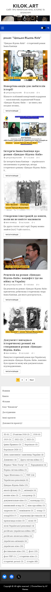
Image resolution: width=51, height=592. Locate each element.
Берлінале (31, 444)
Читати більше (11, 111)
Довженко (10, 459)
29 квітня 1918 (21, 434)
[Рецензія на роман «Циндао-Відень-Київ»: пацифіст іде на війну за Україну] (25, 254)
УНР (30, 475)
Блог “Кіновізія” (10, 407)
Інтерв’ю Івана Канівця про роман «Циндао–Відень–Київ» (23, 152)
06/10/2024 (25, 223)
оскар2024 (10, 515)
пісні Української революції (19, 526)
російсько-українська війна (19, 531)
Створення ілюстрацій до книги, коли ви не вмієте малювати (25, 217)
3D (6, 434)
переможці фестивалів (32, 515)
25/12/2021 (25, 353)
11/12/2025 (30, 158)
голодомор (28, 495)
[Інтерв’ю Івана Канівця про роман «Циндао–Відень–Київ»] (25, 130)
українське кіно (13, 546)
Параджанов (38, 465)
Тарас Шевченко (13, 475)
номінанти (26, 510)
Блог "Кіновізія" (12, 205)
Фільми (6, 401)
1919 (7, 439)
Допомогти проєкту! (12, 423)
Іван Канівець (11, 223)
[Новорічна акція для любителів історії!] (25, 65)
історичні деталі (13, 561)
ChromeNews (36, 586)
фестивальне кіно (14, 551)
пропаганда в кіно (14, 520)
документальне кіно (15, 500)
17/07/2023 (30, 285)
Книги (5, 396)
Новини (9, 78)
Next (32, 380)
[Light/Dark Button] (43, 28)
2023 (30, 439)
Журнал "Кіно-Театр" (15, 465)
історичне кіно (28, 556)
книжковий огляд (14, 505)
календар (37, 500)
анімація (30, 490)
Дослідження (8, 412)
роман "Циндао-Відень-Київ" (26, 78)
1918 (36, 434)
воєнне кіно (11, 495)
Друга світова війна (31, 459)
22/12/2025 (30, 93)
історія (32, 561)
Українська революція (16, 480)
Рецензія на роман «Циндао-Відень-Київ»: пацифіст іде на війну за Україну (23, 278)
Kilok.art (25, 5)
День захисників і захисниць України (23, 454)
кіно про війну (36, 505)
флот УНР (10, 556)
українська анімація (15, 541)
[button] (2, 28)
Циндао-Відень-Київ (14, 93)
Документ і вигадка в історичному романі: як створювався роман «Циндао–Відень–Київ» (23, 345)
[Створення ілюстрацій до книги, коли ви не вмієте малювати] (25, 195)
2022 (19, 439)
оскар (41, 510)
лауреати (10, 510)
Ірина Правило (12, 444)
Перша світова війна (15, 470)
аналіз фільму (12, 490)
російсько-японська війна (18, 536)
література (24, 205)
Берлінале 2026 (12, 449)
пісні (32, 520)
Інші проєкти (9, 417)
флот (33, 551)
